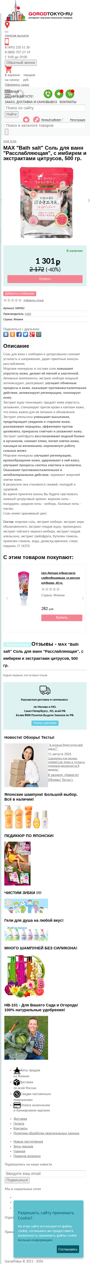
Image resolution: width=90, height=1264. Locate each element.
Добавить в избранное (19, 293)
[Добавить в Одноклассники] (12, 334)
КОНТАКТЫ (68, 102)
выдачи (17, 36)
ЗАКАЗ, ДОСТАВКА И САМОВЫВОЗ (31, 102)
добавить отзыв (33, 300)
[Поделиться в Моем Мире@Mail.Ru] (38, 334)
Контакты (21, 1128)
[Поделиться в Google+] (32, 334)
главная (12, 92)
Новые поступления (28, 1142)
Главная (19, 1151)
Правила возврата (27, 1156)
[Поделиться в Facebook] (19, 334)
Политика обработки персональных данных (46, 1133)
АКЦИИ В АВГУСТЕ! (19, 97)
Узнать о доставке (45, 723)
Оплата (19, 1124)
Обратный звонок (21, 63)
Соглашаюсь (68, 1249)
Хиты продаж (23, 1146)
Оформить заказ (17, 85)
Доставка (20, 1119)
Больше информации (35, 1240)
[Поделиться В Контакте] (6, 334)
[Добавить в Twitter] (25, 334)
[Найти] (6, 132)
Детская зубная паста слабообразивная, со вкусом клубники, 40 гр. (60, 578)
